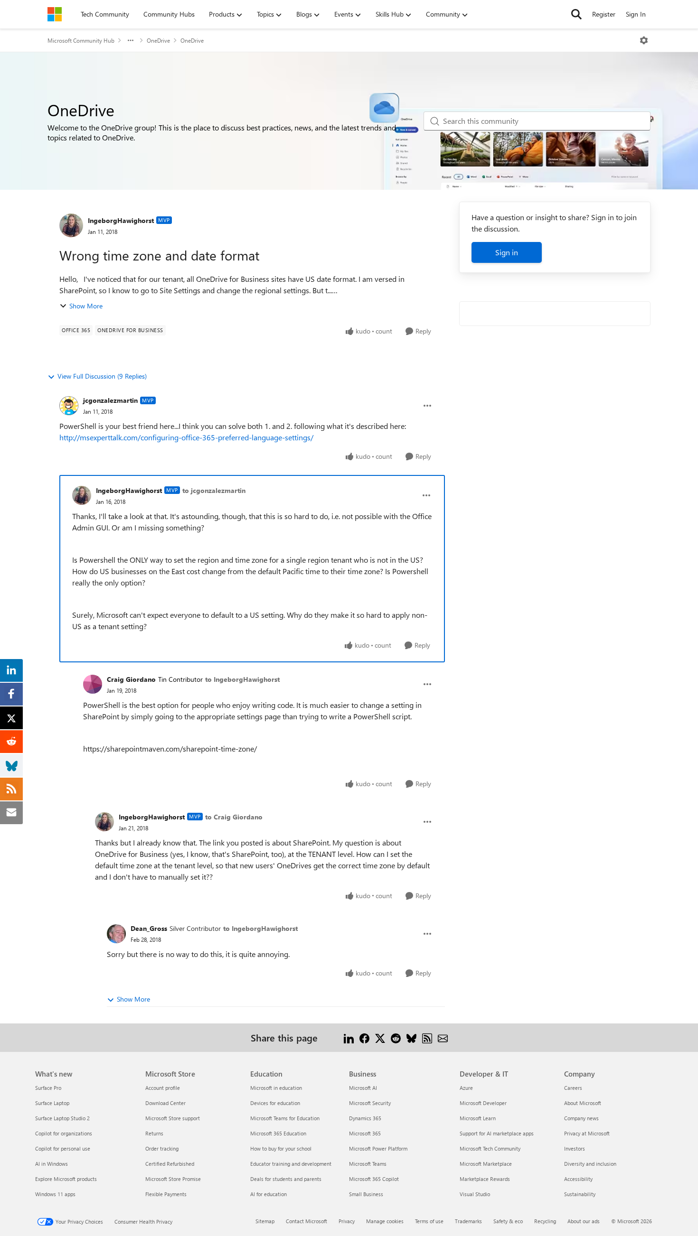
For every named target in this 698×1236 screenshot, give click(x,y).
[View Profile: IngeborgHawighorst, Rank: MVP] (71, 225)
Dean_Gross (149, 928)
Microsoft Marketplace (486, 1163)
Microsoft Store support (172, 1118)
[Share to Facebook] (364, 1037)
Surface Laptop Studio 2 (62, 1118)
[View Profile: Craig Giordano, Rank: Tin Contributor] (92, 684)
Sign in (506, 252)
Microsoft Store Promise (173, 1178)
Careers (573, 1087)
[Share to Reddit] (396, 1037)
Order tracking (162, 1148)
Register (603, 14)
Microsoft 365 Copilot (374, 1178)
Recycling (545, 1221)
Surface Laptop (52, 1102)
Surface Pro (48, 1087)
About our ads (583, 1221)
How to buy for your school (280, 1148)
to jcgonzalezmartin (213, 490)
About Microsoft (582, 1102)
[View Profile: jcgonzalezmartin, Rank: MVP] (68, 405)
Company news (581, 1118)
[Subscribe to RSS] (427, 1037)
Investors (574, 1148)
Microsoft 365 (365, 1133)
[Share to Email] (443, 1037)
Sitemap (264, 1221)
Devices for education (275, 1102)
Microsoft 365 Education (278, 1133)
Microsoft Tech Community (490, 1148)
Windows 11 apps (55, 1194)
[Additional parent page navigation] (130, 40)
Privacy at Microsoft (587, 1133)
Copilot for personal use (62, 1148)
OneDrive (158, 40)
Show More (86, 305)
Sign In (636, 14)
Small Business (366, 1194)
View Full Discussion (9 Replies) (102, 376)
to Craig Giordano (234, 816)
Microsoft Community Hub (80, 40)
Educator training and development (290, 1163)
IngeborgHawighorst (121, 220)
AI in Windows (51, 1163)
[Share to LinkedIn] (349, 1037)
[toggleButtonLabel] (644, 40)
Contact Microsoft (306, 1221)
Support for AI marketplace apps (497, 1133)
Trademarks (468, 1221)
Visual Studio (475, 1194)
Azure (466, 1087)
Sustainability (579, 1194)
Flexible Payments (166, 1194)
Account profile (162, 1087)
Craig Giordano (131, 679)
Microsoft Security (370, 1102)
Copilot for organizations (63, 1133)
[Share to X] (380, 1037)
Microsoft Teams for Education (285, 1118)
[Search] (576, 14)
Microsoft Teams (368, 1163)
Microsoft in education (276, 1087)
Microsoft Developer (483, 1102)
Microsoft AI (363, 1087)
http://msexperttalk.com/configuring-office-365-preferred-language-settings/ (186, 437)
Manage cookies (385, 1221)
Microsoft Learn (478, 1118)
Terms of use (429, 1221)
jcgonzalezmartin (110, 400)
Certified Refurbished (169, 1163)
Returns (154, 1133)
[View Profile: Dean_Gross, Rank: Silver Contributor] (116, 933)
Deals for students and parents (285, 1178)
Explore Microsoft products (66, 1178)
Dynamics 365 (365, 1118)
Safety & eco (508, 1221)
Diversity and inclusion (590, 1163)
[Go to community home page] (54, 14)
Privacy (347, 1221)
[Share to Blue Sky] (411, 1037)
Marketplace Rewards (485, 1178)
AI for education (268, 1194)
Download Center (165, 1102)
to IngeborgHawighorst (242, 679)
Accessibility (578, 1178)
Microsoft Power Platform (378, 1148)
